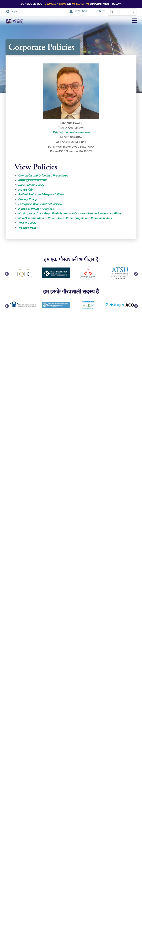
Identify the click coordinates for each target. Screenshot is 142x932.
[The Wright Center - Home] (12, 21)
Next (135, 273)
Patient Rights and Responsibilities (41, 194)
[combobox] (122, 12)
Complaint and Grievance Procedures (43, 175)
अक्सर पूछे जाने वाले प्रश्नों (32, 180)
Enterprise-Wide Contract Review (40, 204)
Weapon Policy (28, 228)
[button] (134, 21)
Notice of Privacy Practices (36, 209)
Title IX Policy (27, 223)
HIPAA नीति (25, 190)
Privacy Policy (27, 199)
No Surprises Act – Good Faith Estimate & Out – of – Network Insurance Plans (69, 213)
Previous (6, 273)
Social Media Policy (31, 185)
